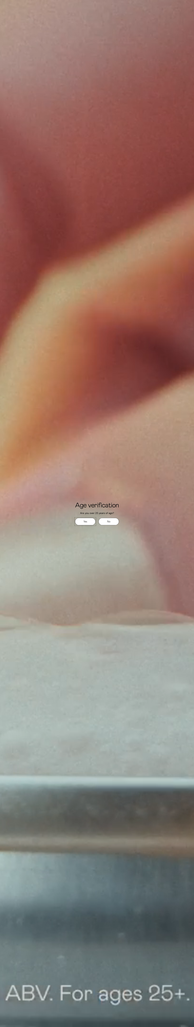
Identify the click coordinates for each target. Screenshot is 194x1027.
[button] (85, 521)
